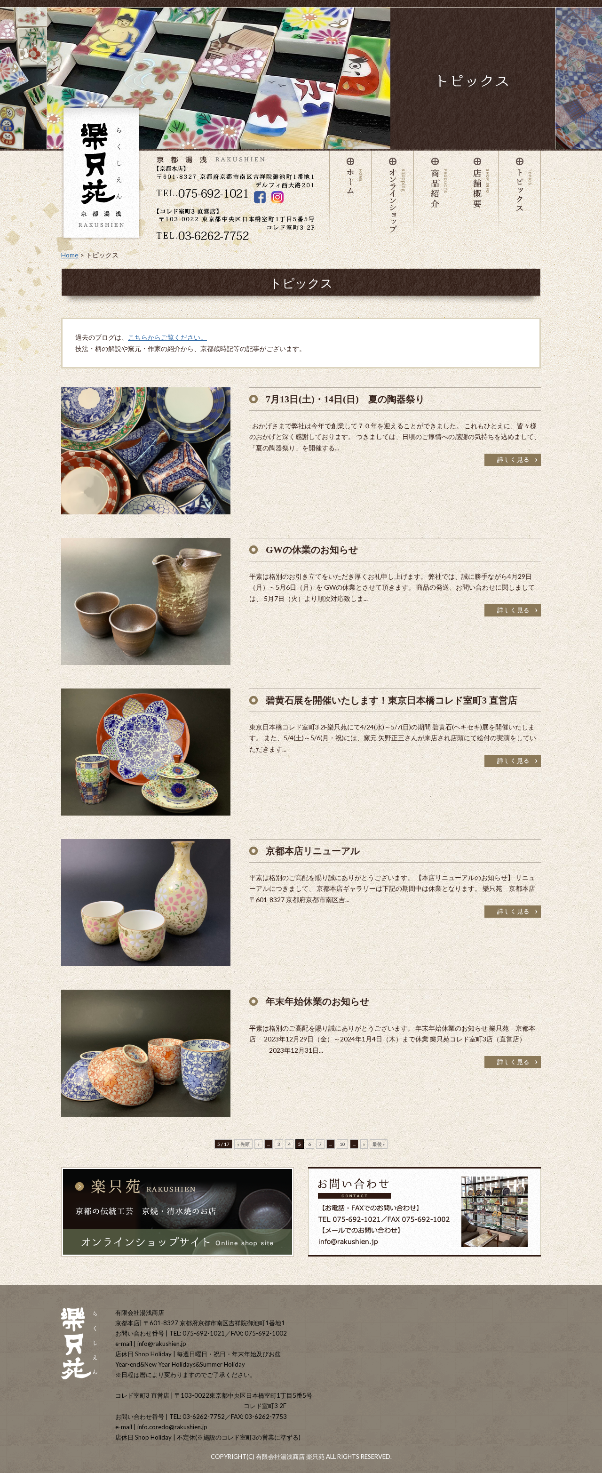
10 (342, 1144)
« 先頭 (243, 1144)
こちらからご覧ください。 (167, 337)
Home (70, 255)
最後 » (378, 1144)
